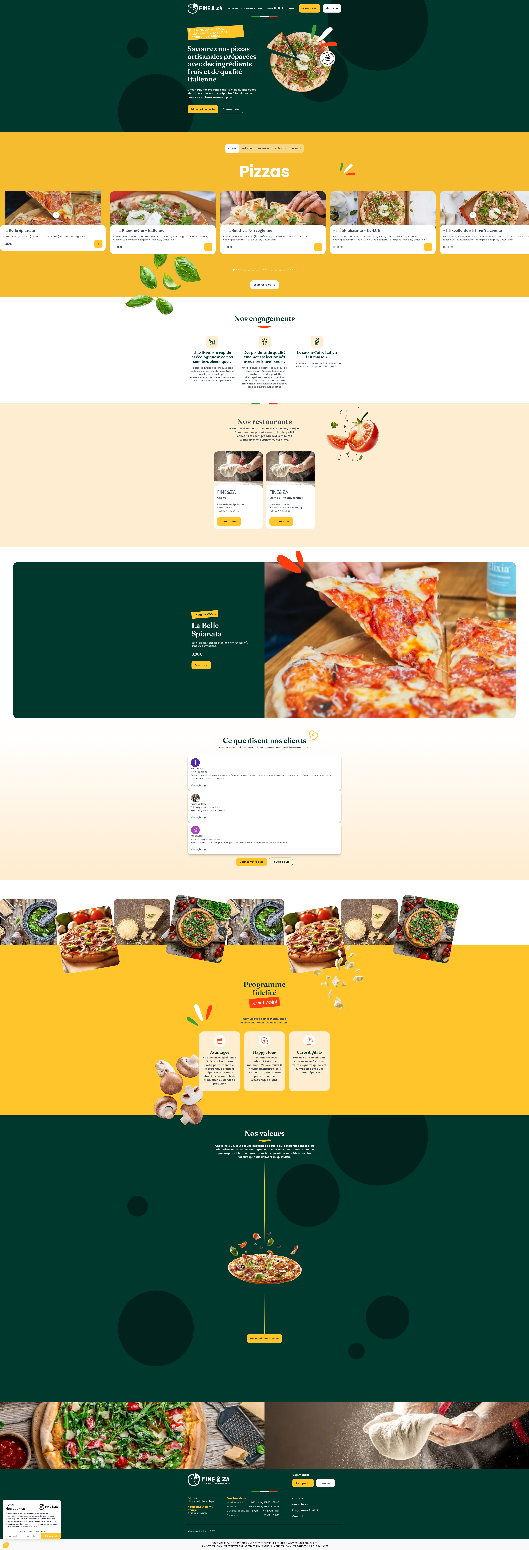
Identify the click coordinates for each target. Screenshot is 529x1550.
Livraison (332, 8)
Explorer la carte (264, 284)
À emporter (309, 8)
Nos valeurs (247, 8)
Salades (247, 148)
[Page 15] (288, 270)
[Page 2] (237, 270)
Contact (291, 8)
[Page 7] (257, 270)
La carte (232, 8)
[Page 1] (234, 270)
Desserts (264, 148)
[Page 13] (280, 270)
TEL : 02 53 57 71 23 (279, 510)
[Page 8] (261, 270)
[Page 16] (291, 270)
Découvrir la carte (203, 109)
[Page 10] (268, 270)
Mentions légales (197, 1531)
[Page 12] (276, 270)
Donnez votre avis (251, 861)
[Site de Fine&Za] (206, 8)
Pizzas (232, 148)
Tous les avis (280, 861)
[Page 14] (284, 270)
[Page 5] (249, 270)
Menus (296, 148)
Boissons (281, 148)
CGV (212, 1531)
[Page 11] (272, 270)
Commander (231, 109)
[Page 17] (295, 270)
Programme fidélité (270, 8)
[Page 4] (245, 270)
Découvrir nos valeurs (264, 1338)
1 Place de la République (201, 1501)
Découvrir (201, 665)
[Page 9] (264, 270)
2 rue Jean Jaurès (197, 1513)
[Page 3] (241, 270)
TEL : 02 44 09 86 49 (228, 510)
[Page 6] (253, 270)
